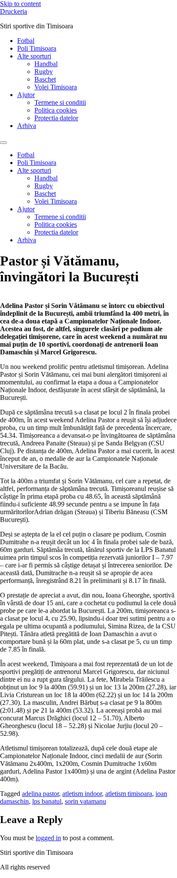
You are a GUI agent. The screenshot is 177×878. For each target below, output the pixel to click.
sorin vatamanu (85, 801)
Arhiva (26, 125)
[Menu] (3, 142)
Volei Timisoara (55, 87)
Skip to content (20, 3)
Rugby (43, 71)
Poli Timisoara (36, 48)
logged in (48, 837)
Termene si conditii (60, 102)
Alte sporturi (34, 56)
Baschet (45, 79)
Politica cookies (55, 110)
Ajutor (26, 94)
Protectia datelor (56, 118)
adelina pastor (40, 793)
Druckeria (13, 11)
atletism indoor (82, 793)
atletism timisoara (128, 793)
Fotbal (25, 40)
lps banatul (46, 801)
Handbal (46, 63)
